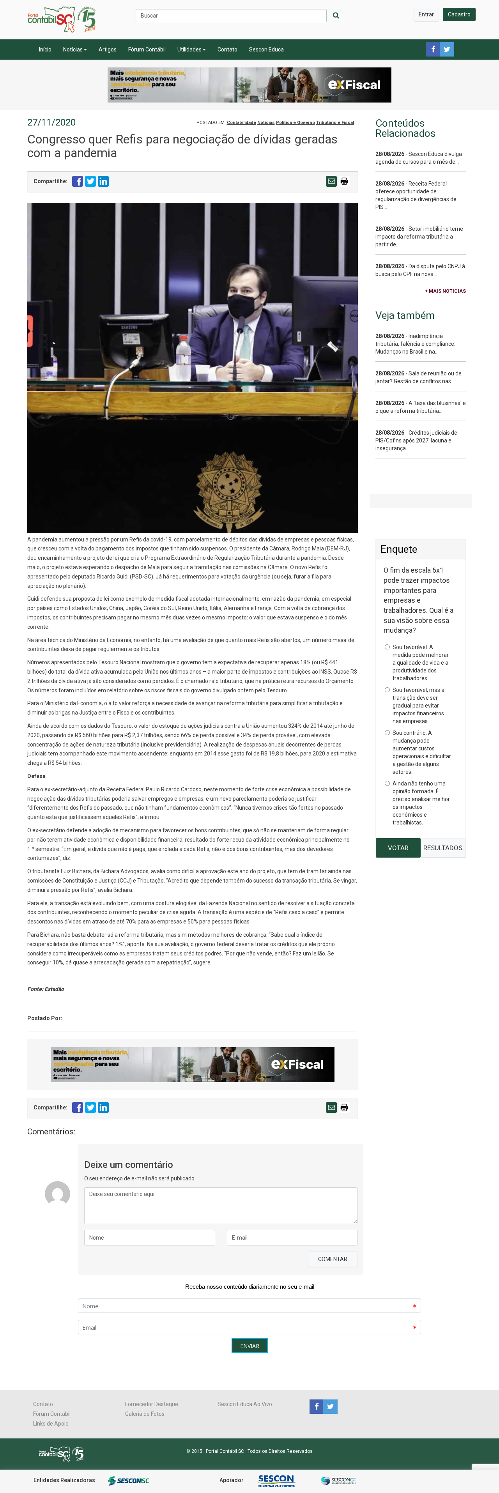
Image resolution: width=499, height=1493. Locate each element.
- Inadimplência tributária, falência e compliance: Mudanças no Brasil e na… (415, 344)
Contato (227, 49)
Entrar (426, 14)
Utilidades (190, 49)
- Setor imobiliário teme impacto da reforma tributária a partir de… (419, 237)
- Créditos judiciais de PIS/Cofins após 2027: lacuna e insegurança (416, 440)
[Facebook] (316, 1406)
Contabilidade (241, 122)
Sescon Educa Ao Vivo (245, 1404)
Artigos (108, 49)
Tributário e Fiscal (335, 122)
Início (45, 49)
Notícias (73, 49)
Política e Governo (295, 122)
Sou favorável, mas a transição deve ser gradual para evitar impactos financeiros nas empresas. (418, 705)
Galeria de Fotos (145, 1414)
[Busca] (336, 15)
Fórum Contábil (147, 49)
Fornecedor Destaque (151, 1404)
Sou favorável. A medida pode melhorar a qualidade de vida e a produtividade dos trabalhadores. (421, 662)
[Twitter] (329, 1406)
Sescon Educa (266, 49)
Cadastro (459, 14)
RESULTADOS (442, 848)
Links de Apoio (51, 1423)
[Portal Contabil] (64, 1453)
